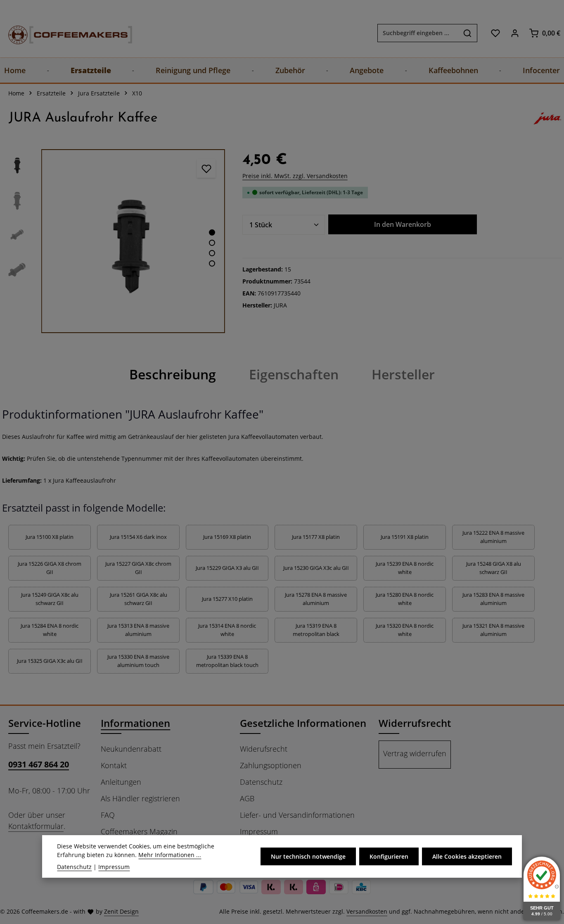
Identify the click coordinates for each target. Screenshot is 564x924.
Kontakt (114, 765)
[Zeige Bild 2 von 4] (212, 243)
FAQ (108, 815)
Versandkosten (366, 911)
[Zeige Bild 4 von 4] (212, 263)
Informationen (135, 723)
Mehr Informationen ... (169, 855)
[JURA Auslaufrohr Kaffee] (133, 241)
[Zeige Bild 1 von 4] (212, 232)
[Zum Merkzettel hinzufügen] (206, 168)
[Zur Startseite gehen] (62, 32)
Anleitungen (121, 782)
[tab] (172, 374)
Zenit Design (121, 911)
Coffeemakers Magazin (139, 831)
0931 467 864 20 (38, 764)
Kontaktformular (36, 826)
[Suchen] (467, 33)
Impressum (259, 831)
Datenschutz (261, 782)
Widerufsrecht (263, 749)
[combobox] (417, 33)
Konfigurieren (389, 856)
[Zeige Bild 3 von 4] (212, 253)
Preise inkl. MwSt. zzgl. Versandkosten (295, 176)
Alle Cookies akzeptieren (467, 856)
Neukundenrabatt (131, 749)
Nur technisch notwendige (308, 856)
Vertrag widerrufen (414, 753)
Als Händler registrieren (140, 798)
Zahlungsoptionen (270, 765)
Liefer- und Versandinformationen (297, 815)
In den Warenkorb (402, 224)
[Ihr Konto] (515, 33)
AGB (247, 798)
